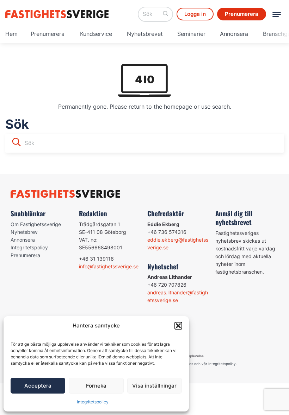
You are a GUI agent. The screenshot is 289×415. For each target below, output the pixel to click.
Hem (11, 33)
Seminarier (191, 33)
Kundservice (96, 33)
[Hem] (58, 14)
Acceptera (37, 385)
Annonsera (234, 33)
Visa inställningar (154, 385)
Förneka (96, 385)
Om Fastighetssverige (36, 224)
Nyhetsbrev (24, 232)
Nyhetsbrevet (145, 33)
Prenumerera (47, 33)
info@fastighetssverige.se (109, 266)
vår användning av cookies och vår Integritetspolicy (192, 364)
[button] (178, 325)
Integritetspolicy (93, 401)
